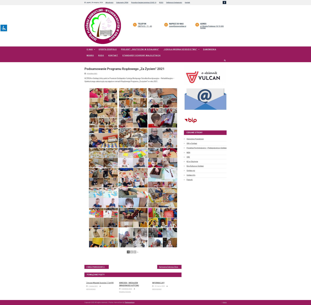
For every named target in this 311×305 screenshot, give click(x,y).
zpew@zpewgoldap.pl (177, 26)
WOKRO (90, 55)
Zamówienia (209, 49)
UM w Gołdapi (192, 143)
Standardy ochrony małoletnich (141, 55)
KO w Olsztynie (192, 162)
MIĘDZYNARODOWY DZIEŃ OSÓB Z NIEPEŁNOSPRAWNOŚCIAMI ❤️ (98, 267)
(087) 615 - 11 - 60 (145, 26)
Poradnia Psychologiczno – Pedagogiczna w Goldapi (207, 148)
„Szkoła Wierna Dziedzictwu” (180, 49)
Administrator (90, 289)
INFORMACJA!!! (158, 283)
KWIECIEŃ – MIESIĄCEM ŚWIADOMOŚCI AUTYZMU (129, 284)
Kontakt (187, 2)
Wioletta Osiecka (125, 292)
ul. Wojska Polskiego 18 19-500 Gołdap (212, 27)
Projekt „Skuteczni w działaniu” (140, 49)
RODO (161, 2)
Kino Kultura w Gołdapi (195, 166)
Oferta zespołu (108, 49)
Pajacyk (190, 180)
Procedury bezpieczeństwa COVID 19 (143, 2)
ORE (188, 157)
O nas (90, 49)
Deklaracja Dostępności (174, 2)
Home (225, 302)
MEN (188, 153)
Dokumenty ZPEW (122, 2)
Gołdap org (191, 171)
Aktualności (109, 2)
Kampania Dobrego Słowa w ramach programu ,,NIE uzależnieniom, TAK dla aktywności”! (170, 267)
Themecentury (129, 302)
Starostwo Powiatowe (195, 139)
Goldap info (191, 175)
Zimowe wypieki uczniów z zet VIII (100, 283)
